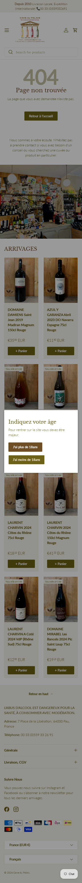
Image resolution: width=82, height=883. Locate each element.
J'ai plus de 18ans (25, 447)
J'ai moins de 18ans (26, 459)
